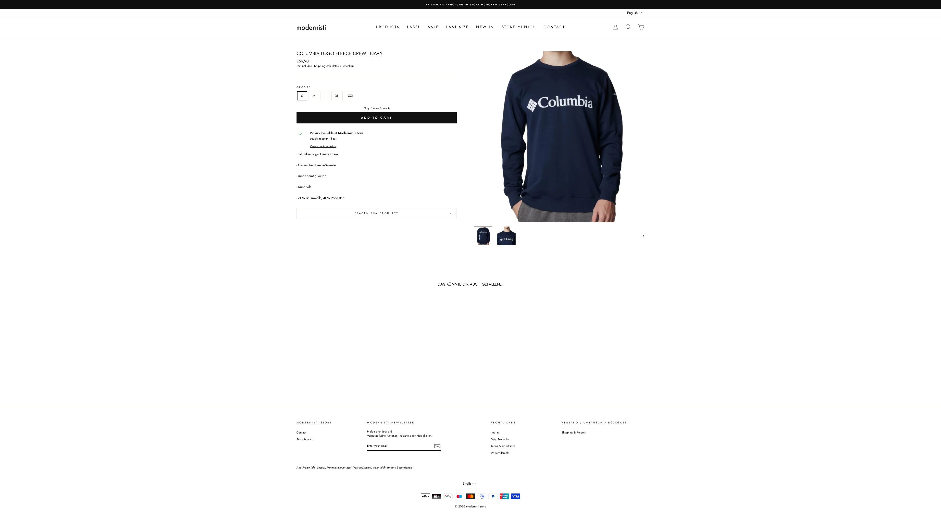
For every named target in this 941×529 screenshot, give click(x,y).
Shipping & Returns (573, 432)
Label (414, 27)
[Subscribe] (437, 446)
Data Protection (500, 439)
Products (388, 27)
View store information (323, 146)
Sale (433, 27)
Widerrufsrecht (500, 453)
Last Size (457, 27)
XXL (350, 95)
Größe (304, 87)
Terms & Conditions (503, 446)
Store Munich (519, 27)
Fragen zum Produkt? (377, 213)
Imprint (495, 432)
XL (337, 95)
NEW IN (485, 27)
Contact (554, 27)
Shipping (319, 66)
